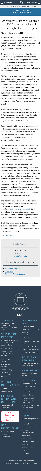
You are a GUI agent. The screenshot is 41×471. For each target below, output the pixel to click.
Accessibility (6, 391)
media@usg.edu (20, 256)
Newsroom (26, 435)
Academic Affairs (29, 383)
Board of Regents (29, 424)
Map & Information (9, 431)
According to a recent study (20, 209)
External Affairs (28, 392)
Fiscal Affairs (27, 395)
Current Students (29, 326)
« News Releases (8, 236)
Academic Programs (13, 269)
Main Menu (31, 3)
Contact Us (26, 444)
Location (25, 453)
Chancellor (9, 271)
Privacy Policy (7, 388)
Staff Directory (28, 441)
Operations (26, 411)
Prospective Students (30, 329)
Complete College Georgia (15, 274)
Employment (27, 438)
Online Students (28, 338)
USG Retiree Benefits (30, 349)
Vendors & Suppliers (30, 352)
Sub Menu (8, 3)
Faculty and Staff (29, 346)
